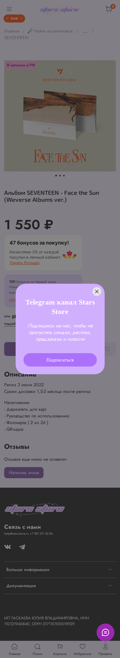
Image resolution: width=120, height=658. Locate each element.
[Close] (96, 284)
